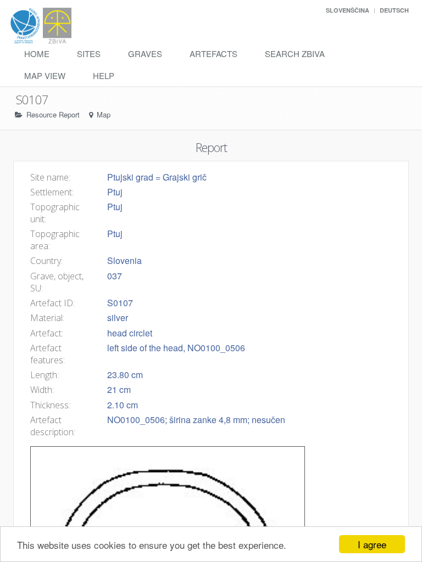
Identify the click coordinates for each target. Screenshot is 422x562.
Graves (145, 53)
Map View (44, 75)
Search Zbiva (295, 53)
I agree (372, 544)
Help (103, 75)
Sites (89, 53)
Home (36, 53)
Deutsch (394, 10)
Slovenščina (347, 10)
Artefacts (213, 53)
